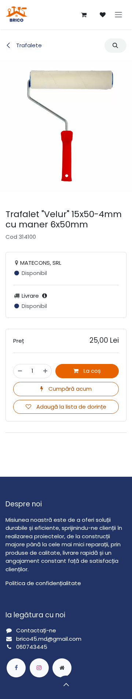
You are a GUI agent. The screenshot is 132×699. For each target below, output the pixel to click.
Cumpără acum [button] (69, 389)
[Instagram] (39, 667)
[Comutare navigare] (118, 15)
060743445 (31, 647)
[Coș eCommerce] (83, 14)
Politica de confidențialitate (43, 583)
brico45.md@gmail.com (49, 639)
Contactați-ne (36, 630)
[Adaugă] (45, 371)
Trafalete (28, 45)
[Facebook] (16, 667)
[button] (115, 45)
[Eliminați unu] (20, 371)
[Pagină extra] (62, 667)
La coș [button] (91, 371)
